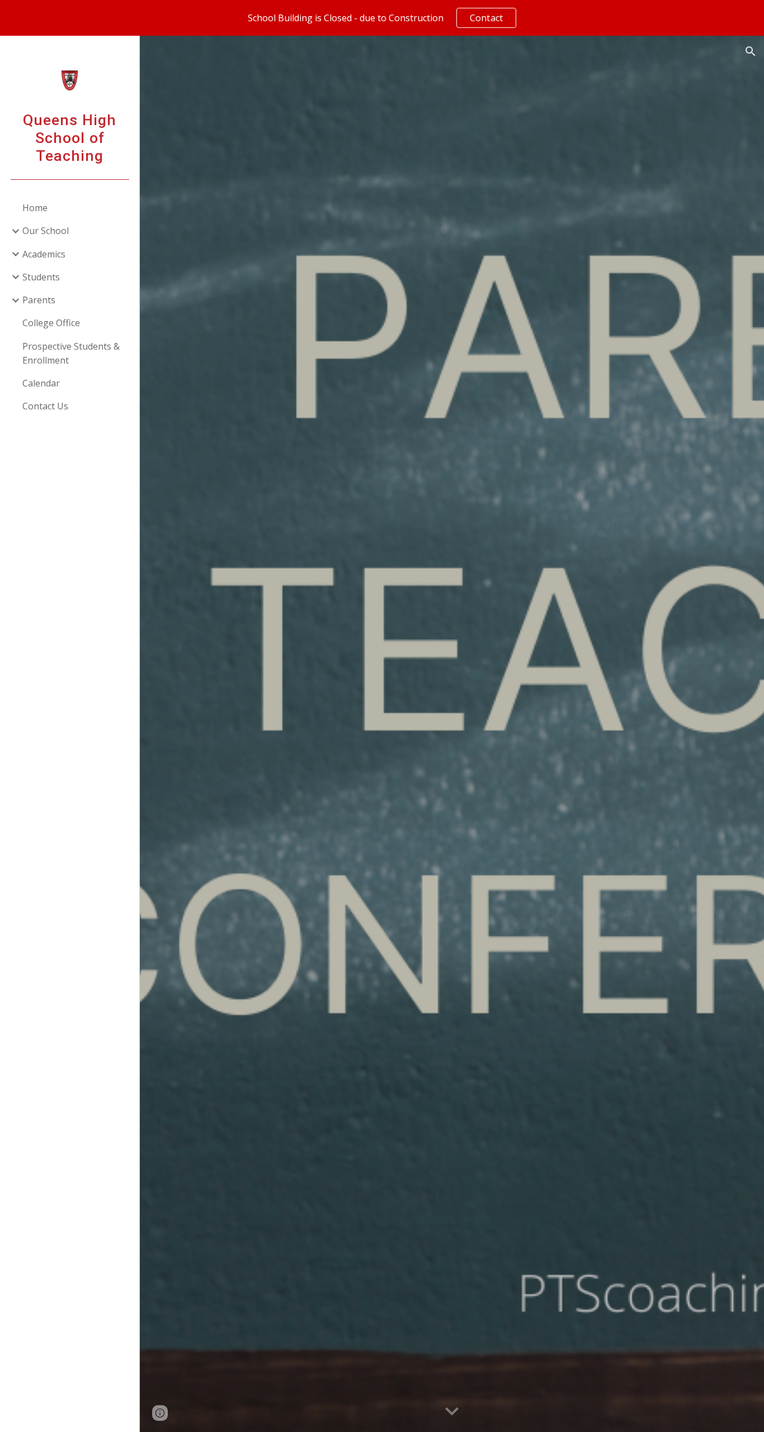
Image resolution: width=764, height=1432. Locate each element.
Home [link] (35, 208)
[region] (382, 18)
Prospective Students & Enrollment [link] (71, 353)
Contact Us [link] (45, 406)
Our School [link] (45, 231)
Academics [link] (43, 254)
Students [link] (41, 277)
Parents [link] (38, 300)
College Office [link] (51, 323)
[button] (750, 51)
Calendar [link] (41, 383)
